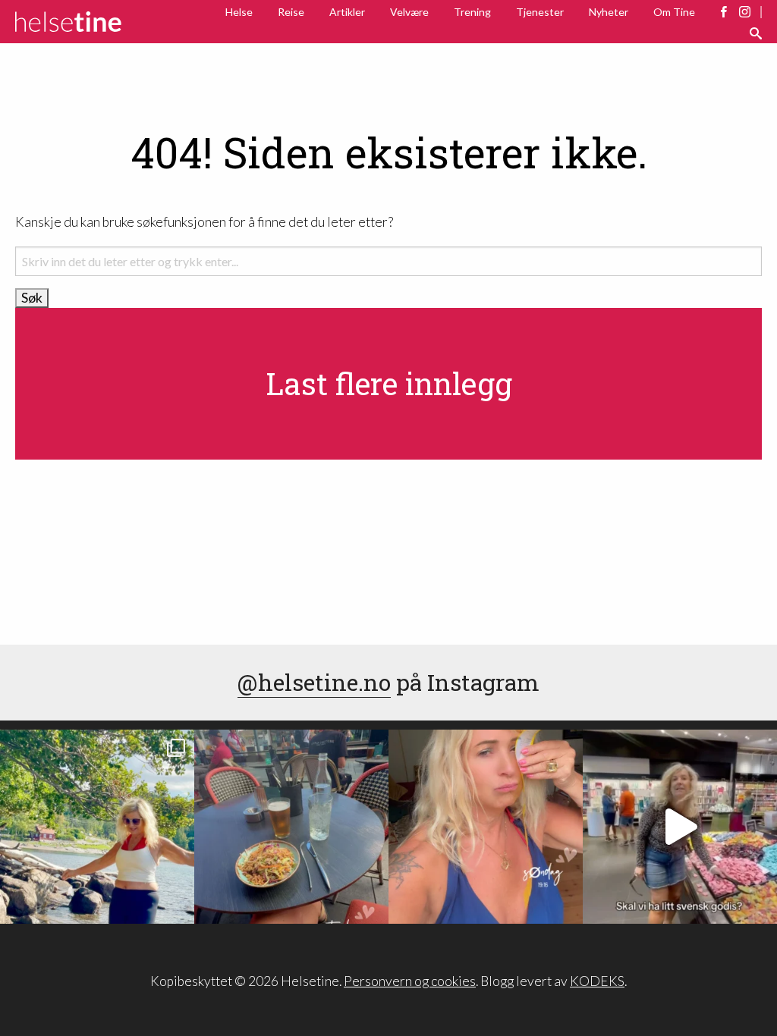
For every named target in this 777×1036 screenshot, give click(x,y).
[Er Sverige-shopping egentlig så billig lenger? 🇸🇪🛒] (680, 827)
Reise (291, 11)
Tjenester (540, 11)
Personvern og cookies (410, 981)
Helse (239, 11)
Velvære (409, 11)
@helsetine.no (314, 682)
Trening (472, 11)
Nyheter (608, 11)
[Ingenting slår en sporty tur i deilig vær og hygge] (97, 827)
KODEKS (597, 981)
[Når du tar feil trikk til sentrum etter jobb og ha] (291, 827)
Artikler (347, 11)
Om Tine (674, 11)
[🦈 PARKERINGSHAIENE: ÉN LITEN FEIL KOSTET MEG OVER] (485, 827)
